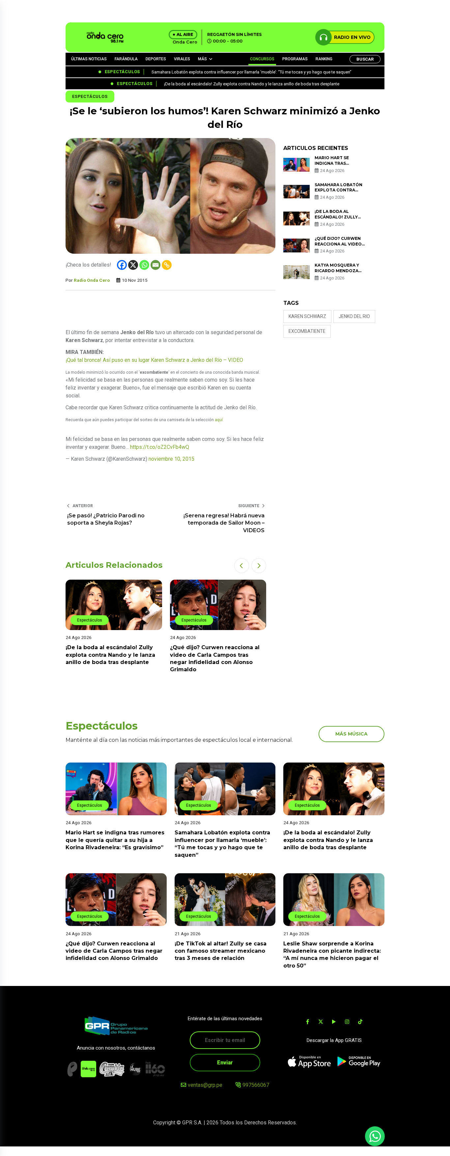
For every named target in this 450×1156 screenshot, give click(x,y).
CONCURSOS (262, 59)
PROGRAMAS (295, 59)
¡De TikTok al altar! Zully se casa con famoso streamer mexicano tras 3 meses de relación (221, 950)
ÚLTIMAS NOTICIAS (89, 59)
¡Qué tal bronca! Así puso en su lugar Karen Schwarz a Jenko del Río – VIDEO (154, 360)
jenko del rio (354, 316)
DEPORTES (156, 59)
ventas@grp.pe (205, 1085)
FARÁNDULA (126, 59)
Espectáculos (90, 96)
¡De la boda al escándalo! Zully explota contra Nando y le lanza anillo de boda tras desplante (110, 654)
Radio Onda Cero (92, 280)
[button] (241, 565)
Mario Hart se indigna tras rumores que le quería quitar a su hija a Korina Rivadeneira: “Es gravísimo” (115, 840)
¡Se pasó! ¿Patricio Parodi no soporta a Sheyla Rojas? (106, 519)
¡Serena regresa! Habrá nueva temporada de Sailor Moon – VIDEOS (224, 523)
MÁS (202, 59)
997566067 (255, 1085)
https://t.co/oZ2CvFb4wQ (159, 447)
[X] (133, 265)
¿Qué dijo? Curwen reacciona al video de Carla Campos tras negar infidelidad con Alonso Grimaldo (114, 950)
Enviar (225, 1062)
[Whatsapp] (144, 265)
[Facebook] (122, 265)
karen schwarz (307, 316)
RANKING (324, 59)
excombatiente (307, 331)
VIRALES (182, 59)
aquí (219, 420)
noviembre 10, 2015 (171, 459)
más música (351, 734)
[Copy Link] (167, 265)
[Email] (155, 265)
